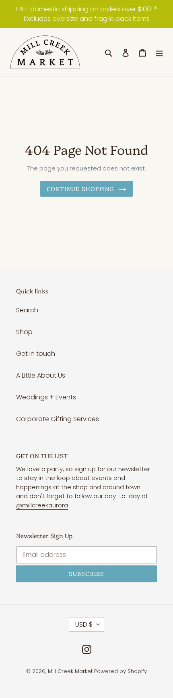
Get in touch (35, 353)
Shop (24, 332)
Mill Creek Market (70, 671)
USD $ (84, 624)
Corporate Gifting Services (57, 419)
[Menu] (159, 52)
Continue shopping (80, 189)
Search (27, 310)
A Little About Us (40, 375)
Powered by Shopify (120, 671)
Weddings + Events (46, 397)
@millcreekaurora (42, 505)
